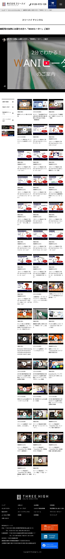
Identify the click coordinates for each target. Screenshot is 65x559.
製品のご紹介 (6, 107)
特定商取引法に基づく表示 (57, 508)
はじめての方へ (6, 508)
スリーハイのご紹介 (7, 120)
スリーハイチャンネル (24, 511)
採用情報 (36, 515)
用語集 (19, 515)
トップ (3, 10)
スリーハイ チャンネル (14, 10)
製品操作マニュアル (7, 113)
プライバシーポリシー (56, 511)
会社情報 (36, 505)
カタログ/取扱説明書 (39, 508)
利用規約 (52, 505)
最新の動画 (5, 101)
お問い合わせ (5, 518)
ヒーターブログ (22, 508)
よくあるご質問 (6, 515)
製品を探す (5, 511)
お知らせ (20, 505)
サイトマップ (53, 515)
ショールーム (37, 511)
